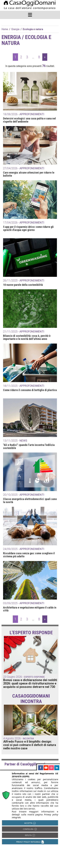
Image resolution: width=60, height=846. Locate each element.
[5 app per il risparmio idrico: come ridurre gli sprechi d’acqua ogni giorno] (30, 199)
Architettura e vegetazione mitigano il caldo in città (29, 609)
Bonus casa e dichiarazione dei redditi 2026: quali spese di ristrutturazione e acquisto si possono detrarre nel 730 (30, 683)
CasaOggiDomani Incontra (31, 698)
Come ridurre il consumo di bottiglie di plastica (30, 390)
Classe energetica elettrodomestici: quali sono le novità (30, 501)
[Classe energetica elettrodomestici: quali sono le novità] (30, 472)
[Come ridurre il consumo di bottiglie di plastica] (30, 363)
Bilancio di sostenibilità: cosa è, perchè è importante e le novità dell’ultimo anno (26, 337)
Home (5, 29)
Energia (15, 29)
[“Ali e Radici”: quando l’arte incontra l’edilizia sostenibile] (30, 417)
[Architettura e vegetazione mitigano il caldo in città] (30, 580)
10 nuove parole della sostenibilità (23, 284)
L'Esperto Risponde (31, 632)
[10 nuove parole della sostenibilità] (30, 257)
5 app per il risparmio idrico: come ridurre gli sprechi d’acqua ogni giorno (28, 228)
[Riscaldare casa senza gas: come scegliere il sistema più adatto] (30, 526)
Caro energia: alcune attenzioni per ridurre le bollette (28, 174)
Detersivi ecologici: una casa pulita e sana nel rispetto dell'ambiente (29, 120)
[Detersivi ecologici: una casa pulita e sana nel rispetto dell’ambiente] (30, 91)
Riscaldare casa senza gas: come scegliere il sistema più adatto (29, 555)
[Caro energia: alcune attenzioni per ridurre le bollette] (30, 145)
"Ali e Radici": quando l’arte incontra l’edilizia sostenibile (29, 446)
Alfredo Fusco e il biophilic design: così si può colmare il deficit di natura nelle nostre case (29, 745)
